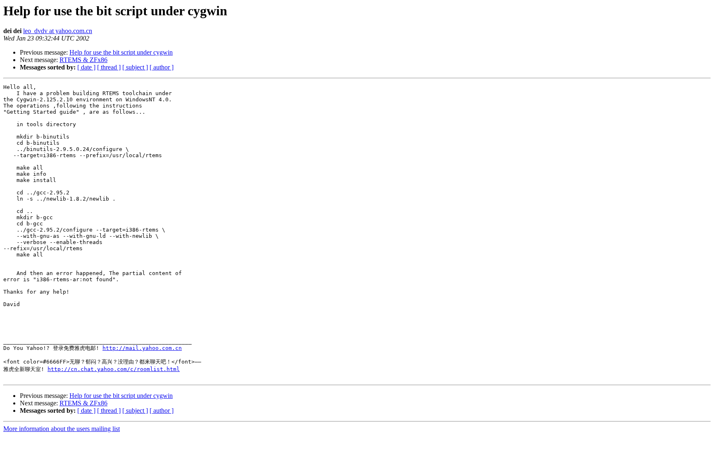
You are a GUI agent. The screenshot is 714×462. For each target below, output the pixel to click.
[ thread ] (109, 67)
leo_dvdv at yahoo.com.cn (57, 30)
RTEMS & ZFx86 (83, 59)
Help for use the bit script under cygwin (121, 52)
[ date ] (86, 67)
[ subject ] (135, 67)
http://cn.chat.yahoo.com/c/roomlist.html (114, 369)
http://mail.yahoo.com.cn (142, 348)
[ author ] (162, 67)
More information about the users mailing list (61, 428)
